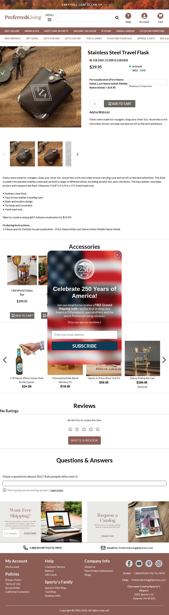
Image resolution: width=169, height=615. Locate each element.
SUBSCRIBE (84, 346)
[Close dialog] (117, 255)
